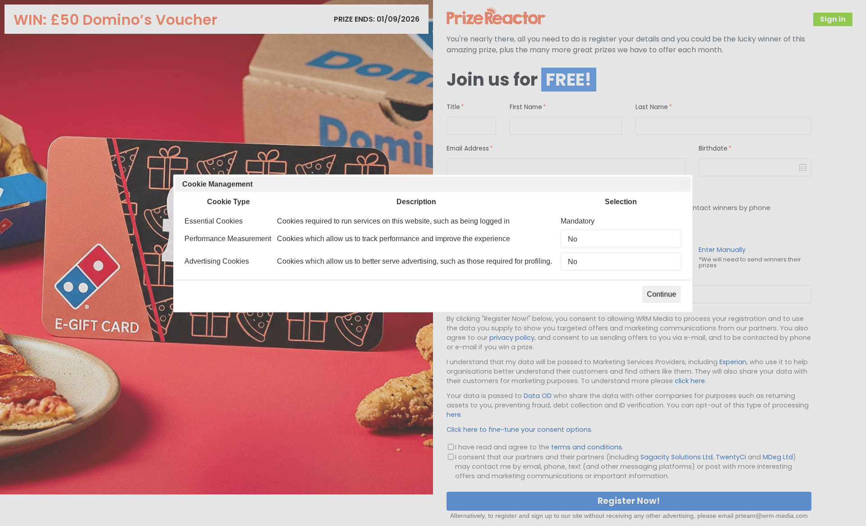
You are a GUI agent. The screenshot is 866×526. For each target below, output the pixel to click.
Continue (661, 294)
